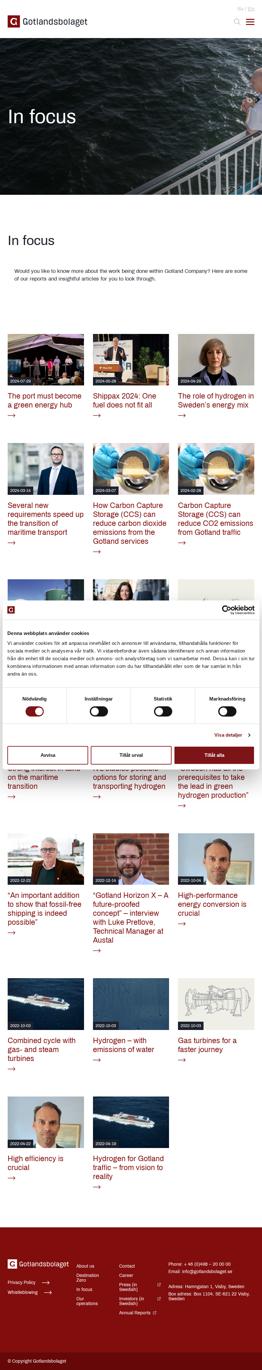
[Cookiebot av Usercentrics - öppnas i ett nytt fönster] (227, 610)
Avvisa (48, 755)
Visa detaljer (228, 735)
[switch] (99, 711)
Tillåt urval (131, 755)
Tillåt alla (214, 755)
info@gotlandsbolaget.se (207, 1271)
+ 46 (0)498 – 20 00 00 (207, 1264)
